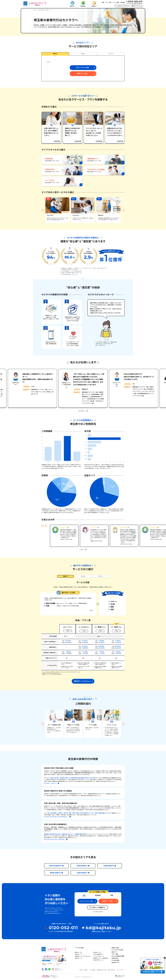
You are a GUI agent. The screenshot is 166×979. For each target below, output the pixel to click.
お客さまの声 (115, 958)
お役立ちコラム (115, 962)
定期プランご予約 (82, 74)
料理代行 (111, 54)
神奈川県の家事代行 (55, 866)
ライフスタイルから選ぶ (117, 950)
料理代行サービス (78, 958)
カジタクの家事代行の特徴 (118, 956)
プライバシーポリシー (121, 970)
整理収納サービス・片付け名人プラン (82, 956)
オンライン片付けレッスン (98, 956)
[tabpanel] (83, 388)
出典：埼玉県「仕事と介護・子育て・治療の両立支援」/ (54, 839)
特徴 (103, 2)
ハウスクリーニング (121, 6)
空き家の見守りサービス (98, 960)
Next (123, 210)
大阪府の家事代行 (82, 873)
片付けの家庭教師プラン (98, 954)
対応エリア (114, 952)
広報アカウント (57, 968)
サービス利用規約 (92, 970)
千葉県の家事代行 (108, 866)
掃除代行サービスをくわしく (82, 681)
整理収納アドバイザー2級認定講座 (100, 958)
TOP (36, 10)
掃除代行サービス (78, 954)
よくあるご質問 (115, 960)
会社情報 (122, 2)
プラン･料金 (108, 2)
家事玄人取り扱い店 (111, 970)
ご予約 (67, 631)
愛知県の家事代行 (55, 873)
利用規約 (85, 970)
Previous (43, 210)
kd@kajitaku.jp (103, 927)
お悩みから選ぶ (115, 948)
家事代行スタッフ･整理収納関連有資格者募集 (47, 964)
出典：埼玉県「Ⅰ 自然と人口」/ (50, 783)
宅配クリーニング (136, 6)
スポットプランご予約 (82, 68)
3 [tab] (82, 549)
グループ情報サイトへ (54, 977)
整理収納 (83, 54)
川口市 (48, 62)
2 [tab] (81, 549)
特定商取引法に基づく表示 (101, 970)
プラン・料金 (115, 954)
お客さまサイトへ (54, 975)
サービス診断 (116, 2)
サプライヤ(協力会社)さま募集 (59, 964)
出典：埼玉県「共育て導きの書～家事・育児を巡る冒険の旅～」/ (56, 816)
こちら (76, 274)
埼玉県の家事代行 (82, 866)
